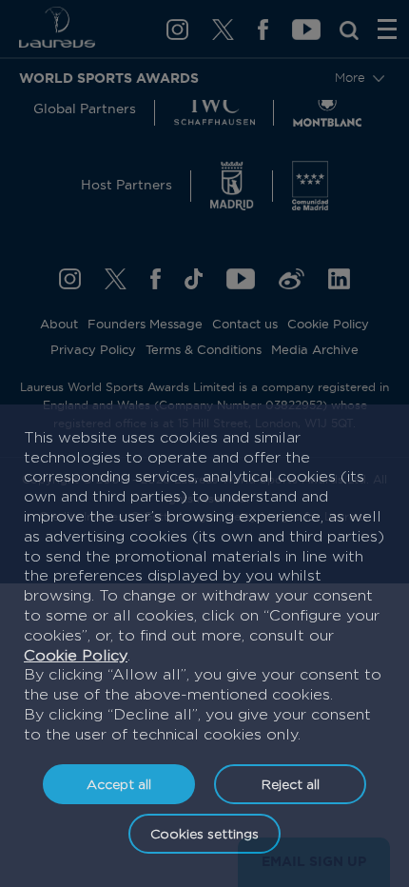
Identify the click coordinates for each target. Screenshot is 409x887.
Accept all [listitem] (119, 784)
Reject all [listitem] (291, 784)
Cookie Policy (75, 655)
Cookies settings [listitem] (204, 833)
